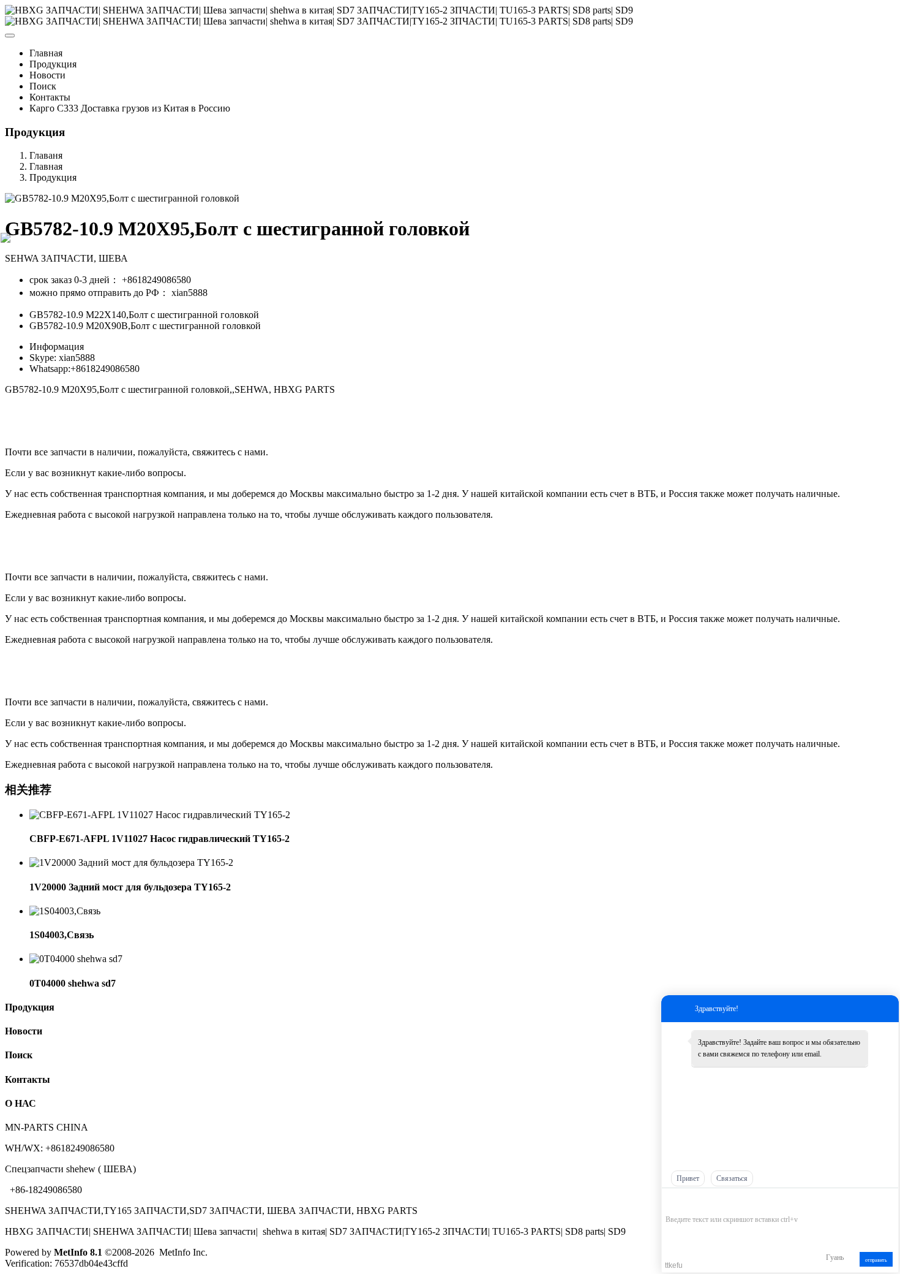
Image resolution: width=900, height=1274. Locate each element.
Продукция (53, 177)
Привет (688, 1178)
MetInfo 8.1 (78, 1252)
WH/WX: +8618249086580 (59, 1148)
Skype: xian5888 (62, 357)
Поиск (18, 1055)
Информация (56, 346)
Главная (45, 53)
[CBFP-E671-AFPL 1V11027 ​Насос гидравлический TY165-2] (159, 815)
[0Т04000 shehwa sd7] (75, 959)
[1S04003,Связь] (64, 911)
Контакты (27, 1079)
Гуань (835, 1257)
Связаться (732, 1178)
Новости (23, 1031)
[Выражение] (672, 1201)
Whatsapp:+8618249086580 (84, 368)
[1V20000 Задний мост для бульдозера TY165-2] (131, 862)
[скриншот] (721, 1200)
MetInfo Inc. (183, 1252)
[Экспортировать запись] (888, 1200)
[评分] (689, 1202)
